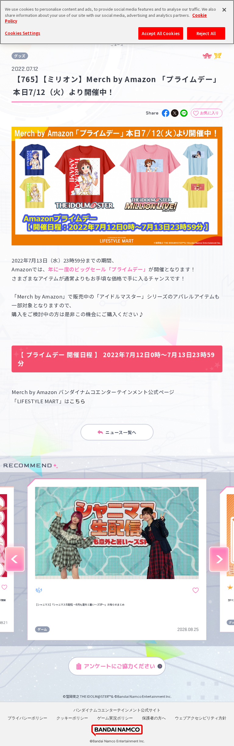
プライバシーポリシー (27, 717)
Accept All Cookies (161, 33)
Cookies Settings (22, 33)
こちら (77, 401)
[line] (184, 113)
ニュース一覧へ (120, 432)
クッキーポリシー (72, 717)
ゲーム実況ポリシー (115, 717)
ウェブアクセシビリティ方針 (200, 717)
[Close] (224, 9)
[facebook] (165, 113)
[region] (117, 22)
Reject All (206, 33)
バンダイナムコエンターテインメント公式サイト (117, 710)
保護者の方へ (154, 717)
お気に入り (209, 113)
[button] (15, 559)
